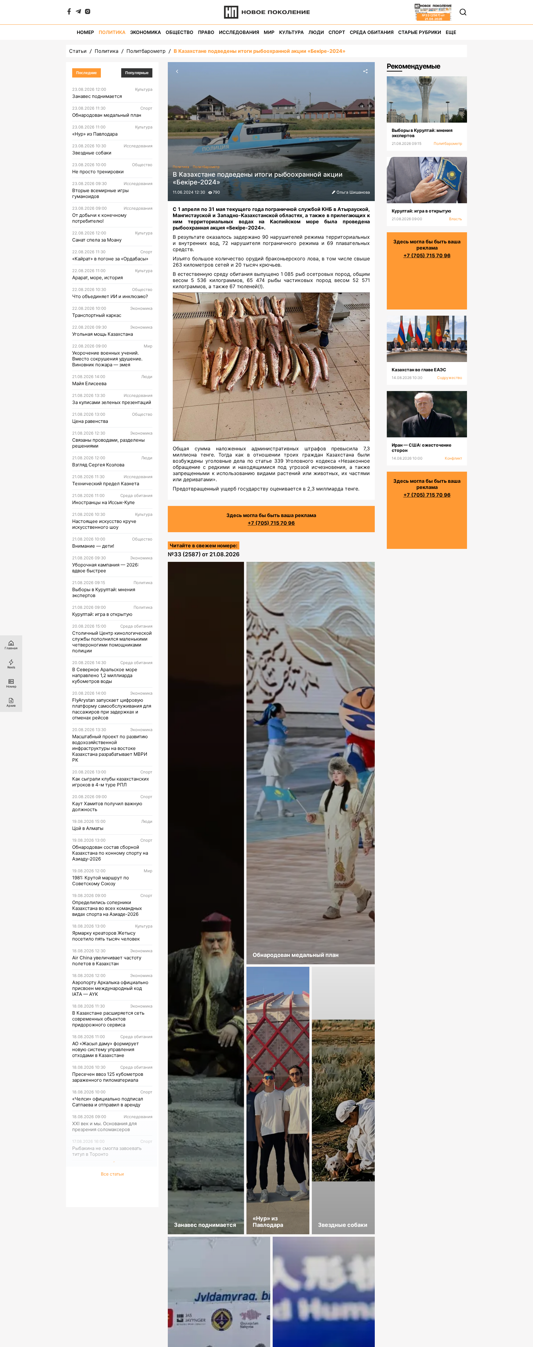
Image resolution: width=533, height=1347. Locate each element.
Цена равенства (90, 421)
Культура (291, 32)
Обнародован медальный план (106, 115)
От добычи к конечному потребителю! (99, 218)
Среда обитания (372, 32)
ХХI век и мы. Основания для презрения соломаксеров (104, 1126)
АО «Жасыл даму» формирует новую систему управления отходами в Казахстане (105, 1049)
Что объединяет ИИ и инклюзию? (110, 296)
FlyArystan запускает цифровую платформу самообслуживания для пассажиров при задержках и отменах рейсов (111, 709)
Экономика (145, 32)
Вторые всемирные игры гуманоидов (100, 193)
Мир (269, 32)
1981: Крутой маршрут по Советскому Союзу (100, 880)
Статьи (78, 51)
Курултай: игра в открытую (102, 614)
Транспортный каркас (96, 315)
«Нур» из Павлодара (95, 134)
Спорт (336, 32)
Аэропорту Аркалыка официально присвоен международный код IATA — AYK (110, 988)
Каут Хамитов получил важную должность (107, 806)
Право (206, 32)
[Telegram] (78, 13)
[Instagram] (88, 13)
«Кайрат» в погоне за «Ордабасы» (110, 259)
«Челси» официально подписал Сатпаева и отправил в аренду (107, 1102)
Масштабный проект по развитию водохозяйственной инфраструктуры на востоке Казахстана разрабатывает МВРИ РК (110, 748)
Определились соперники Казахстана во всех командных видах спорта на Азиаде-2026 (107, 908)
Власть (455, 219)
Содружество (449, 377)
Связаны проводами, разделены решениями (108, 443)
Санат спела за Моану (97, 240)
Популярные (137, 73)
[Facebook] (69, 13)
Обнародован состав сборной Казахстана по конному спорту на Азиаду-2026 (110, 853)
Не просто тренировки (98, 172)
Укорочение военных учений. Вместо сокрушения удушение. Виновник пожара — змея (107, 359)
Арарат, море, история (97, 277)
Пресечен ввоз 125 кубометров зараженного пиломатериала (107, 1077)
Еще (451, 32)
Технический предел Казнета (105, 483)
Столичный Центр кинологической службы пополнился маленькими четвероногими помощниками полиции (112, 642)
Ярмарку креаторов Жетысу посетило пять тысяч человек (106, 936)
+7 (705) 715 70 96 (271, 523)
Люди (316, 32)
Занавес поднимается (97, 96)
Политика (112, 32)
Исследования (239, 32)
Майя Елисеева (89, 383)
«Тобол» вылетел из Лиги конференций (101, 1176)
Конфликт (453, 458)
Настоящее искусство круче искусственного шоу (104, 524)
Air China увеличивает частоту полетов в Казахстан (106, 960)
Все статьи (112, 1199)
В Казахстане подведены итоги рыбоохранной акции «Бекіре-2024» (259, 51)
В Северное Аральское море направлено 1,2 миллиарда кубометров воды (104, 675)
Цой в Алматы (87, 828)
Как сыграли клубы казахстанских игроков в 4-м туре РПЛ (110, 782)
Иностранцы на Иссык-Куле (103, 502)
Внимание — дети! (93, 546)
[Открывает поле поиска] (463, 12)
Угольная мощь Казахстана (102, 334)
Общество (179, 32)
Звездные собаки (91, 153)
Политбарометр (146, 51)
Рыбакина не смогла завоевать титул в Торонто (107, 1151)
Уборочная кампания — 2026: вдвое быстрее (105, 568)
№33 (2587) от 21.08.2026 (204, 554)
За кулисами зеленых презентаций (111, 402)
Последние (86, 73)
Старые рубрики (419, 32)
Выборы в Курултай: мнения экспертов (103, 592)
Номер (85, 32)
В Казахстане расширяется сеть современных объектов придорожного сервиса (108, 1019)
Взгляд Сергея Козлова (98, 465)
